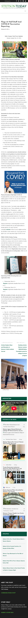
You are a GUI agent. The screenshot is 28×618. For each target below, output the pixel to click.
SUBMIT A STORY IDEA (7, 612)
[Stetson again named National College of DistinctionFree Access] (14, 429)
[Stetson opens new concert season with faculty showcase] (14, 449)
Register (5, 283)
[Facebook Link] (16, 1)
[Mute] (22, 414)
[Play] (3, 414)
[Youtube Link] (25, 1)
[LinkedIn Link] (23, 1)
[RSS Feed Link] (20, 1)
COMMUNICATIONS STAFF (8, 592)
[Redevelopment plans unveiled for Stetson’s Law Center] (14, 495)
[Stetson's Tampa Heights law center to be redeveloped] (14, 517)
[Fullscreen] (25, 414)
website (8, 229)
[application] (14, 408)
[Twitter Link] (18, 1)
